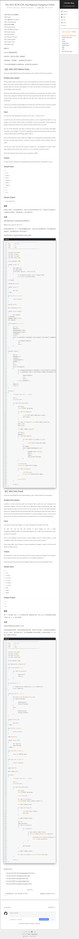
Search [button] (64, 25)
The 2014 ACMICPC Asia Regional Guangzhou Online (19, 883)
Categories (65, 11)
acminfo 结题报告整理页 (10, 52)
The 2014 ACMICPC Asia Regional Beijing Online (17, 881)
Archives (65, 14)
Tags (64, 17)
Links (64, 19)
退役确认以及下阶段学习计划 (47, 893)
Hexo (29, 934)
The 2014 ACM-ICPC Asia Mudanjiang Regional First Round (20, 873)
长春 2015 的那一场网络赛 (17, 56)
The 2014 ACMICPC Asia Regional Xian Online (17, 878)
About (64, 22)
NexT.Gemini (34, 934)
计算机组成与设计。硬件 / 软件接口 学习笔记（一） (15, 894)
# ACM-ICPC (30, 889)
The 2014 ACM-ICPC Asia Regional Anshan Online (18, 875)
